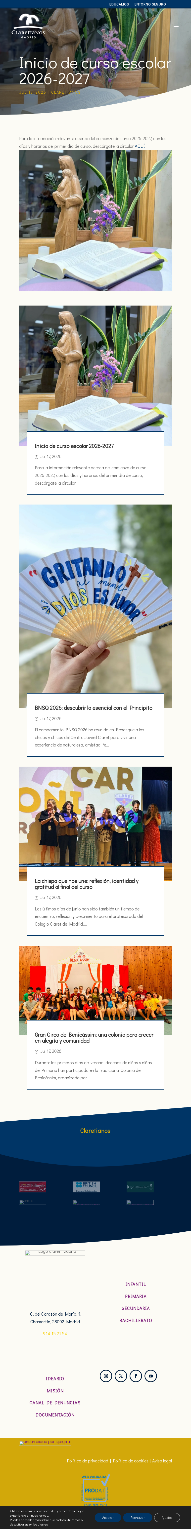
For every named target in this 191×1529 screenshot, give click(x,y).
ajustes (43, 1524)
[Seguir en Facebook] (136, 1376)
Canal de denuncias (55, 1403)
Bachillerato (135, 1320)
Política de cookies (130, 1461)
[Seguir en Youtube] (150, 1376)
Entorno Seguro (150, 4)
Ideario (55, 1378)
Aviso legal (162, 1461)
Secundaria (136, 1308)
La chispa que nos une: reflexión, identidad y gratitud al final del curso (87, 883)
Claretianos (66, 92)
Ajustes (167, 1517)
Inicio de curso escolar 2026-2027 (74, 445)
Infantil (136, 1284)
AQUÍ (140, 146)
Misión (55, 1391)
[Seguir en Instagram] (106, 1376)
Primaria (136, 1296)
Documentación (55, 1415)
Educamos (119, 4)
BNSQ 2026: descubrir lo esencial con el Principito (93, 707)
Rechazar (138, 1517)
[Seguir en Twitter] (121, 1376)
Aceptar (108, 1517)
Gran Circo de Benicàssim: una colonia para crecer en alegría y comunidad (94, 1037)
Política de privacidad (87, 1461)
